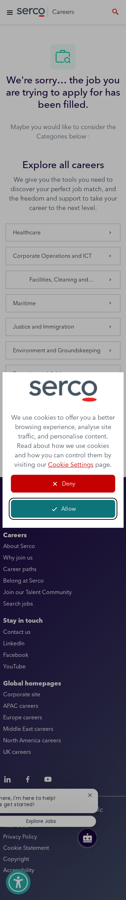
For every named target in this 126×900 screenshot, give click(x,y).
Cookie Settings (70, 464)
